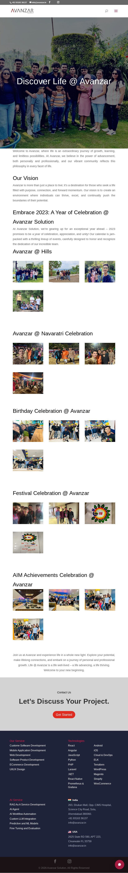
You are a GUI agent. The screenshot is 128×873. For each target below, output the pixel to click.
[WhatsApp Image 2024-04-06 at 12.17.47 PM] (100, 600)
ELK (96, 759)
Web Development (20, 755)
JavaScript (74, 755)
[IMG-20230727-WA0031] (100, 271)
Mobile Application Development (28, 750)
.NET (71, 774)
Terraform (99, 764)
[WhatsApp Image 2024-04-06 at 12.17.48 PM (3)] (64, 600)
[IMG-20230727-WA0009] (64, 271)
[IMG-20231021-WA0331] (28, 353)
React (71, 745)
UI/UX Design (17, 769)
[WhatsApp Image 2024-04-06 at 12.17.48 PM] (28, 600)
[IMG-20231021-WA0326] (28, 383)
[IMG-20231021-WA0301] (100, 353)
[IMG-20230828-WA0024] (100, 431)
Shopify (98, 779)
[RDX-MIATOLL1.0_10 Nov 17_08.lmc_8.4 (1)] (100, 513)
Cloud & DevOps (103, 755)
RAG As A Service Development (27, 804)
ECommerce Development (24, 764)
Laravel (72, 769)
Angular (72, 750)
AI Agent (14, 809)
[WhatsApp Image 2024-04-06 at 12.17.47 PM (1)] (28, 629)
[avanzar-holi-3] (64, 513)
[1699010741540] (28, 271)
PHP (70, 764)
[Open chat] (119, 864)
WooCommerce (102, 783)
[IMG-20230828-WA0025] (64, 431)
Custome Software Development (28, 745)
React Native (75, 779)
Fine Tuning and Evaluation (25, 828)
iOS (96, 750)
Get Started (64, 714)
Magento (98, 774)
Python (72, 759)
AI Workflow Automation (23, 814)
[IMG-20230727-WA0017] (28, 301)
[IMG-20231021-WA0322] (64, 353)
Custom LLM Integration (23, 818)
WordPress (100, 769)
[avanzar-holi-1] (28, 513)
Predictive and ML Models (24, 823)
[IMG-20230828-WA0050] (28, 431)
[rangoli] (28, 542)
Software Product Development (27, 759)
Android (98, 745)
